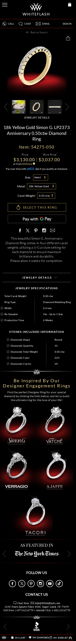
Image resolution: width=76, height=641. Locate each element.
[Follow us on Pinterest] (31, 586)
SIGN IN (67, 23)
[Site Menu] (5, 4)
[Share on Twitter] (27, 230)
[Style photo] (18, 106)
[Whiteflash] (36, 9)
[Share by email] (52, 230)
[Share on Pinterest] (36, 232)
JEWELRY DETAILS (37, 117)
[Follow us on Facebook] (12, 586)
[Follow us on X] (21, 586)
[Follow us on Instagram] (40, 586)
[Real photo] (36, 106)
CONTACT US (36, 594)
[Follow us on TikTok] (59, 586)
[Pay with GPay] (37, 219)
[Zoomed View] (55, 106)
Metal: (21, 186)
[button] (24, 25)
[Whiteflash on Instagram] (44, 230)
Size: (28, 177)
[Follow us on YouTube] (49, 586)
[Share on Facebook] (21, 230)
